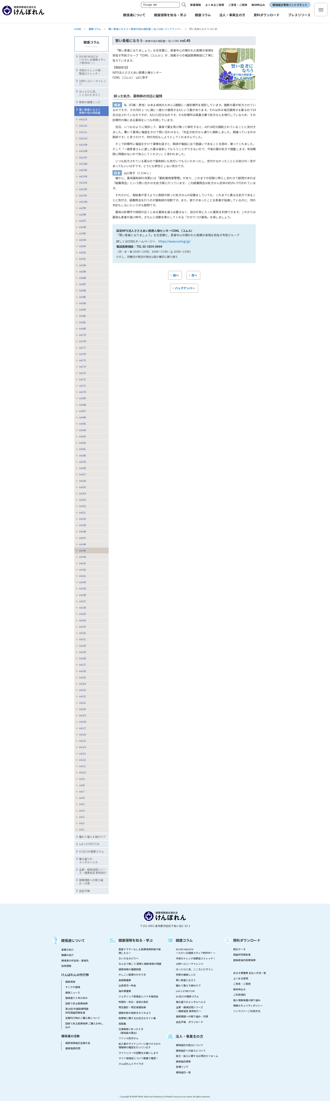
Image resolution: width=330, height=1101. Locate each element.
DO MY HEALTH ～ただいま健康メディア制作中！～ (92, 60)
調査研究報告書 (242, 954)
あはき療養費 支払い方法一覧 (249, 973)
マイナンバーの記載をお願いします (138, 1053)
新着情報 (195, 5)
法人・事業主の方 (189, 1036)
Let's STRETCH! (89, 844)
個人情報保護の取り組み (246, 1000)
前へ (176, 275)
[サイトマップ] (321, 9)
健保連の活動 (70, 1036)
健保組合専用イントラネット (290, 5)
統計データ (239, 949)
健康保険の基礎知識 (130, 969)
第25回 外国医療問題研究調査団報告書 (76, 1010)
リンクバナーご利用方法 (246, 1011)
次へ (194, 275)
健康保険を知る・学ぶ (135, 940)
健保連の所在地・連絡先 (75, 960)
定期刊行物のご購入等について (82, 1018)
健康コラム (95, 29)
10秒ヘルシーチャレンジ (92, 82)
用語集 (122, 1023)
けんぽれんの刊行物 (75, 974)
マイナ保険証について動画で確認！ (138, 1058)
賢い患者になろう (186, 980)
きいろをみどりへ (128, 958)
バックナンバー (185, 288)
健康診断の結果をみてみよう (135, 1013)
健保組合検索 (183, 1061)
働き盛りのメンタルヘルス (88, 860)
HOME (77, 29)
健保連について (73, 940)
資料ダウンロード (246, 940)
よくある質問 (240, 978)
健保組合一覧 (183, 1072)
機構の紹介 (67, 955)
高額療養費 (125, 980)
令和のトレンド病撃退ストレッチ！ (89, 71)
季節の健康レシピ (89, 102)
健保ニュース (72, 992)
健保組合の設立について (189, 1045)
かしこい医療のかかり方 (132, 974)
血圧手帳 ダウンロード (189, 1022)
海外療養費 (125, 991)
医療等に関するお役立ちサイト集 (137, 1018)
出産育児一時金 (127, 985)
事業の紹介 (67, 949)
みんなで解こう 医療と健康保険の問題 (140, 964)
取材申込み (258, 5)
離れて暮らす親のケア (92, 837)
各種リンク (182, 1067)
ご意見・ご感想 (237, 5)
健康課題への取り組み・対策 (91, 881)
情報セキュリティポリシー (248, 1005)
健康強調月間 (72, 1048)
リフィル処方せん (128, 1038)
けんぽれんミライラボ (131, 1064)
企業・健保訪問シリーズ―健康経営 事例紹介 (92, 871)
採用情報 (66, 966)
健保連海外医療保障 (244, 960)
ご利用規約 (239, 994)
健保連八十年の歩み (76, 998)
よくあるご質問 (214, 5)
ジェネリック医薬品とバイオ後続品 (138, 996)
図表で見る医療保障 (76, 1003)
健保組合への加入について (191, 1050)
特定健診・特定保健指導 (132, 1007)
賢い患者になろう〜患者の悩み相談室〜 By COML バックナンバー (145, 29)
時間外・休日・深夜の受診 (133, 1002)
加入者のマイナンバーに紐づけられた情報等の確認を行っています (140, 1045)
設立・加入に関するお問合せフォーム (197, 1056)
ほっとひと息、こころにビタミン (89, 93)
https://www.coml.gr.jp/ (174, 241)
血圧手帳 (84, 891)
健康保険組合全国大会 (77, 1043)
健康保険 (70, 981)
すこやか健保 (72, 987)
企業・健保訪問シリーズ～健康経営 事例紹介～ (189, 1009)
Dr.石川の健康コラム (91, 851)
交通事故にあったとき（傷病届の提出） (131, 1031)
